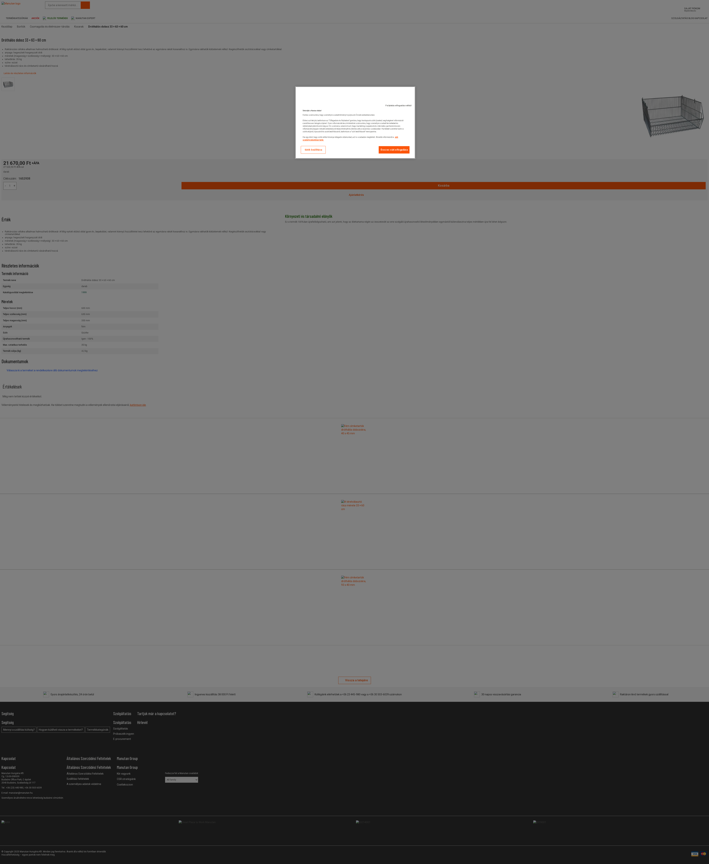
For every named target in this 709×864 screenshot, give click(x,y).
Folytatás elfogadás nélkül (399, 106)
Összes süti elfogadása (394, 150)
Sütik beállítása (313, 150)
